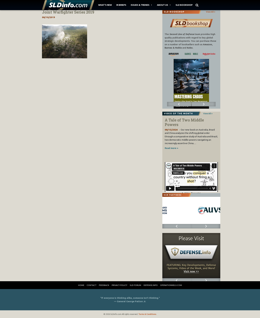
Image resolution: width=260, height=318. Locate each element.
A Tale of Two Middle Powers (184, 122)
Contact (91, 285)
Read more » (171, 148)
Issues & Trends (140, 5)
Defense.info (151, 285)
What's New (105, 5)
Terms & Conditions (147, 314)
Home (81, 285)
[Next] (203, 104)
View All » (210, 12)
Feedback (104, 285)
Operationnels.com (171, 285)
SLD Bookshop (184, 5)
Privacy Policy (119, 285)
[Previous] (179, 104)
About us (162, 5)
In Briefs (121, 5)
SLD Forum (135, 285)
